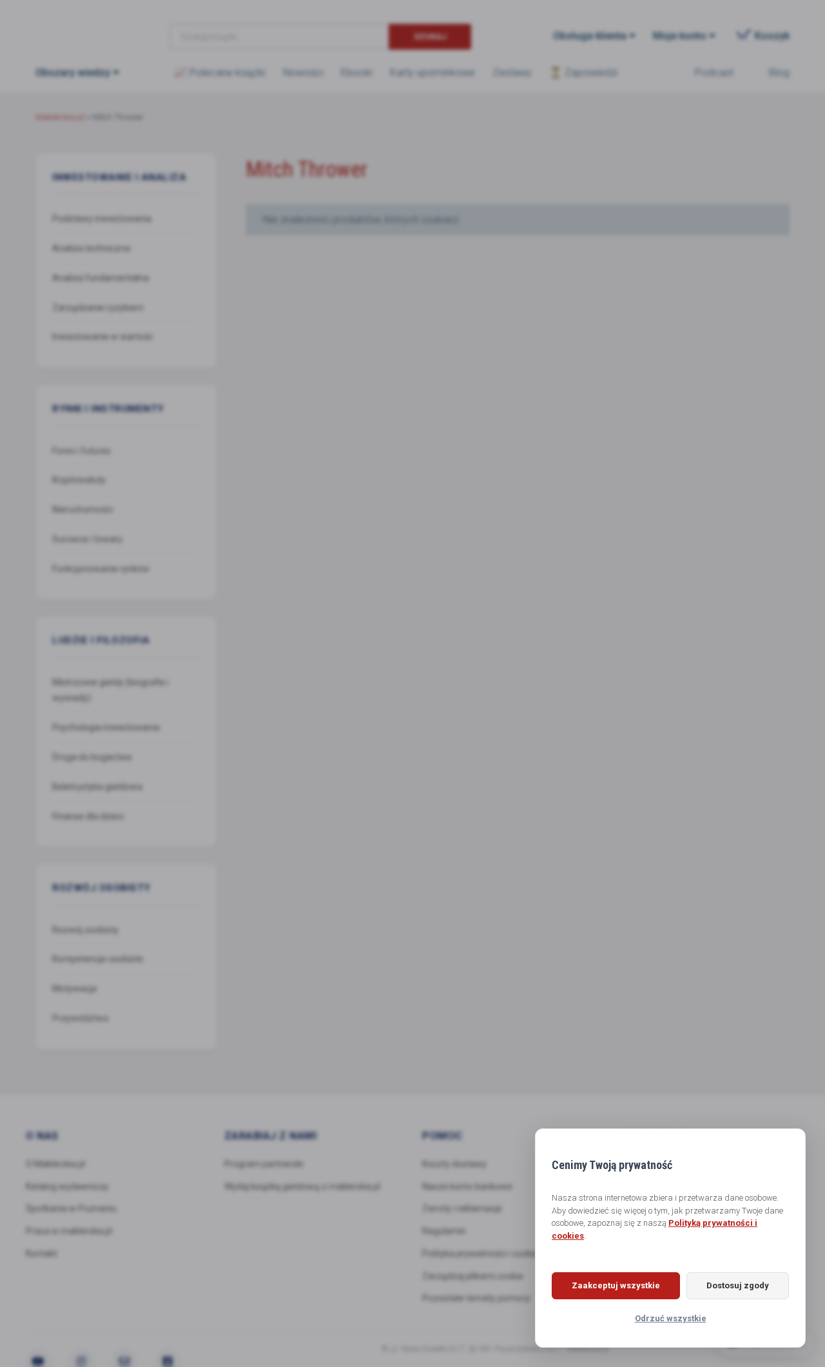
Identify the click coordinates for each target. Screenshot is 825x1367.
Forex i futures (81, 451)
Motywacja (74, 988)
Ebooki (357, 72)
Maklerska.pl (81, 26)
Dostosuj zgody (737, 1285)
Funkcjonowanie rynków (101, 569)
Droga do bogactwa (91, 757)
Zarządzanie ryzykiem (98, 307)
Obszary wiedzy (72, 72)
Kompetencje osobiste (97, 959)
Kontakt (41, 1253)
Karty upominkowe (432, 72)
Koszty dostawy (454, 1164)
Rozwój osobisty (85, 930)
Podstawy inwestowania (101, 218)
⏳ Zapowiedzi (583, 72)
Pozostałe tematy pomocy (476, 1298)
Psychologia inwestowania (106, 727)
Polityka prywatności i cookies (482, 1253)
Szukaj (430, 36)
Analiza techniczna (91, 248)
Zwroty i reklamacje (462, 1208)
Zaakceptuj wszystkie (616, 1285)
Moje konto (679, 36)
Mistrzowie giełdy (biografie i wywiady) (110, 690)
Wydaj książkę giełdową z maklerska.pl (302, 1186)
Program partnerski (264, 1164)
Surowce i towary (87, 539)
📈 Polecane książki (220, 72)
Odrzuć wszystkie (670, 1318)
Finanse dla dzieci (88, 816)
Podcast (714, 72)
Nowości (303, 72)
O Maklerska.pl (55, 1164)
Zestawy (512, 72)
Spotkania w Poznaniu (71, 1208)
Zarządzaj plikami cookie (472, 1276)
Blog (779, 72)
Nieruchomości (82, 509)
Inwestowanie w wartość (102, 336)
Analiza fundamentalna (100, 278)
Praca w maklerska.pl (69, 1231)
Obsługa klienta (589, 36)
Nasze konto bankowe (467, 1186)
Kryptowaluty (79, 480)
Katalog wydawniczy (67, 1186)
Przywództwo (80, 1018)
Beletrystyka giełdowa (97, 787)
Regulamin (444, 1231)
